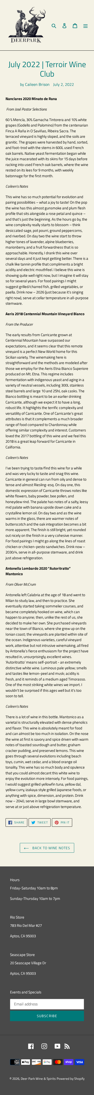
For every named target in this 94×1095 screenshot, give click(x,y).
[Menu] (85, 25)
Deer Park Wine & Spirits (38, 1078)
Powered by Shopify (70, 1078)
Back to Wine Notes (50, 847)
